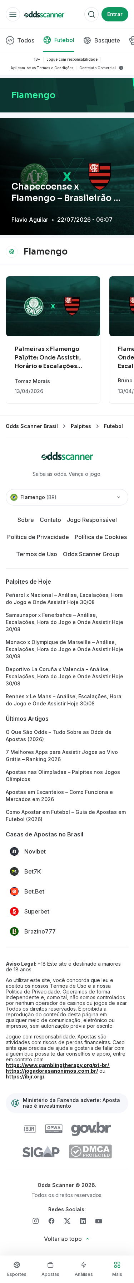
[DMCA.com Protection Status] (90, 1151)
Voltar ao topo (63, 1238)
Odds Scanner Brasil (32, 426)
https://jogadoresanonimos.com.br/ (52, 1071)
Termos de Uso (36, 554)
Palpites (81, 426)
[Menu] (13, 14)
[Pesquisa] (91, 14)
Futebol (113, 426)
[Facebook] (51, 1220)
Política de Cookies (101, 536)
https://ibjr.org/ (25, 1077)
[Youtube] (98, 1221)
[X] (67, 1221)
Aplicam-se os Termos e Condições (41, 68)
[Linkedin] (82, 1220)
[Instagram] (35, 1220)
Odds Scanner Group (91, 554)
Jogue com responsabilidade (72, 59)
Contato (50, 519)
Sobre (26, 519)
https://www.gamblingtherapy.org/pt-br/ (57, 1065)
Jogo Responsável (92, 519)
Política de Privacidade (38, 536)
